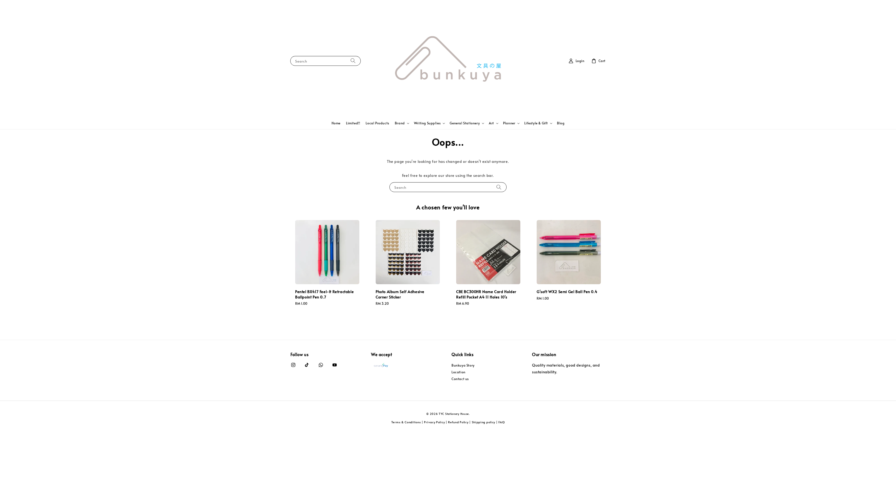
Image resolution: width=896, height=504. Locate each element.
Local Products (377, 123)
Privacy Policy (434, 422)
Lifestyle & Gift (536, 123)
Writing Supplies (427, 123)
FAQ (501, 422)
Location (459, 372)
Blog (560, 123)
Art (491, 123)
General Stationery (465, 123)
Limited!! (353, 123)
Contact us (460, 379)
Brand (400, 123)
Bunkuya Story (463, 365)
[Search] (353, 60)
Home (336, 123)
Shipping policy (483, 422)
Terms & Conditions (406, 422)
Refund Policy (458, 422)
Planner (509, 123)
